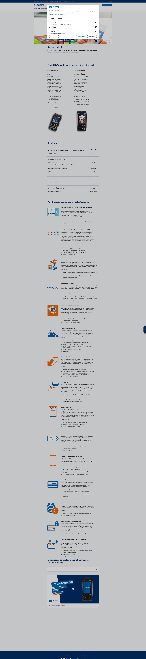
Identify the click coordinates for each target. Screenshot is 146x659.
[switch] (96, 22)
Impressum (62, 14)
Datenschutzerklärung (53, 14)
